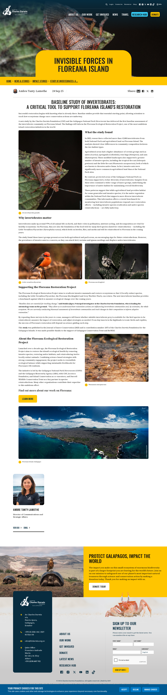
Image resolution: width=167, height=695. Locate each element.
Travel (125, 14)
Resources (127, 4)
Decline (136, 689)
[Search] (106, 4)
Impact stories (39, 81)
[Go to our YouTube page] (80, 671)
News (115, 14)
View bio (16, 527)
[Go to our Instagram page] (67, 671)
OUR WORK (87, 14)
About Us (64, 634)
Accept (124, 689)
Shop (135, 4)
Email (26, 527)
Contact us (118, 4)
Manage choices (150, 689)
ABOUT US (73, 14)
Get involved (66, 646)
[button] (139, 4)
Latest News (66, 659)
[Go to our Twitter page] (73, 671)
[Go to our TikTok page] (92, 671)
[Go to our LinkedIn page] (86, 671)
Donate (155, 14)
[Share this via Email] (138, 91)
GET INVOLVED (102, 14)
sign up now (120, 670)
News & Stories (21, 81)
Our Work (65, 640)
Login (111, 4)
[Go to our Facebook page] (60, 671)
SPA (160, 4)
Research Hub (139, 14)
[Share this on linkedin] (152, 91)
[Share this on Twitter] (147, 91)
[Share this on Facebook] (143, 91)
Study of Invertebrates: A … (64, 81)
